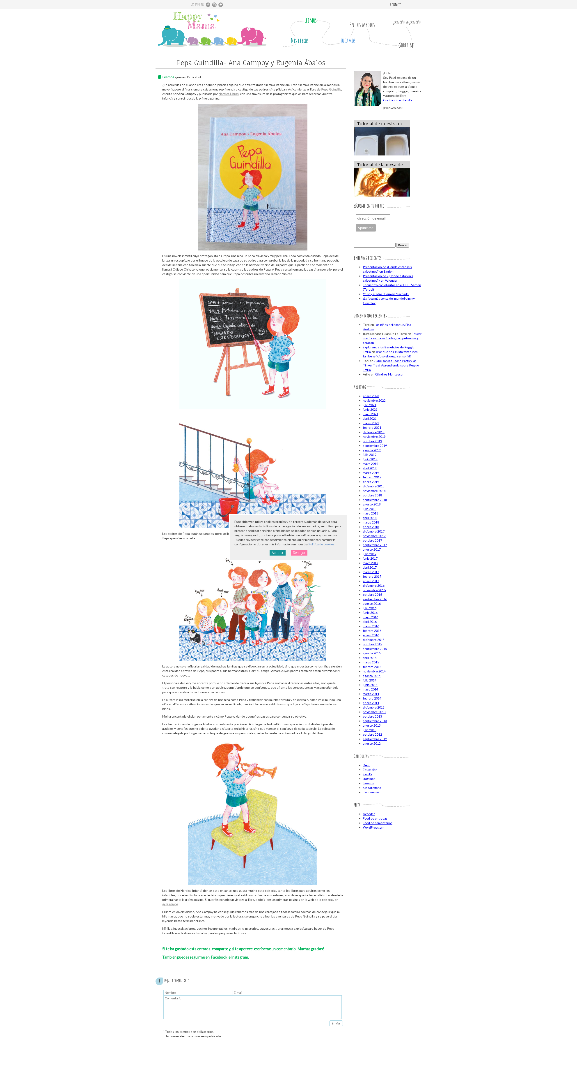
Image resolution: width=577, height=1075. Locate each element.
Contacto (395, 4)
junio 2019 (370, 459)
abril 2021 (370, 418)
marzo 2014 (371, 694)
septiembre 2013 (375, 721)
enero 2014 (371, 703)
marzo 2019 (371, 473)
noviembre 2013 (374, 712)
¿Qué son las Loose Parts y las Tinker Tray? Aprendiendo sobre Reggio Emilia (391, 365)
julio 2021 (369, 405)
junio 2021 (370, 409)
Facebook (219, 957)
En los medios (362, 25)
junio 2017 (370, 558)
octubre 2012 (372, 734)
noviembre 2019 (374, 436)
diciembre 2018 (374, 486)
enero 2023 (371, 396)
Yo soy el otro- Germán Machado (386, 294)
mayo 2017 (370, 563)
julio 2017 (369, 554)
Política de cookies (321, 544)
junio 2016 (370, 612)
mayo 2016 (370, 617)
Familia (367, 774)
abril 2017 (370, 567)
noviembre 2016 (374, 590)
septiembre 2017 (375, 545)
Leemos (310, 20)
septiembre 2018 (375, 500)
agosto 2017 (372, 549)
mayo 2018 (370, 513)
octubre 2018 (372, 495)
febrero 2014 (372, 698)
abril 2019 (370, 468)
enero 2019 (371, 482)
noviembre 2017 (374, 536)
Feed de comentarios (377, 823)
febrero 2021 (372, 427)
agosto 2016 (372, 603)
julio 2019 (369, 454)
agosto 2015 (372, 653)
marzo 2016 (371, 626)
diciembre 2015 (374, 640)
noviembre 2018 (374, 491)
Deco (366, 765)
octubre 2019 (372, 441)
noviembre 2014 (374, 671)
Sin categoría (372, 788)
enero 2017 (371, 581)
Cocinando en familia (397, 100)
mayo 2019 (370, 464)
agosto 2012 (372, 743)
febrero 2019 (372, 477)
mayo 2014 (370, 689)
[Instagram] (214, 4)
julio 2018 (369, 509)
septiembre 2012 (375, 739)
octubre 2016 (372, 594)
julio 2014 (369, 680)
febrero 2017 (372, 576)
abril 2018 (370, 518)
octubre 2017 (372, 540)
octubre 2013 (372, 716)
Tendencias (371, 792)
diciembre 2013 (374, 707)
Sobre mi (407, 45)
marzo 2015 (371, 662)
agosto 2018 (372, 504)
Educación (370, 769)
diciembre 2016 (374, 585)
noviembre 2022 (374, 400)
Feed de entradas (375, 818)
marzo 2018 (371, 522)
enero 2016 (371, 635)
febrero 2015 (372, 667)
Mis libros (300, 40)
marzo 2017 (371, 572)
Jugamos (347, 40)
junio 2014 (370, 685)
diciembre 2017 (374, 531)
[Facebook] (208, 4)
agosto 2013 (372, 725)
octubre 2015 (372, 644)
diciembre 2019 (374, 432)
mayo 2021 (370, 414)
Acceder (369, 814)
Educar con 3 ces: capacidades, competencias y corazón (392, 338)
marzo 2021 (371, 423)
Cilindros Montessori (389, 374)
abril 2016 (370, 621)
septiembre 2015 (375, 649)
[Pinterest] (220, 4)
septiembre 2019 (375, 445)
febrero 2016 (372, 630)
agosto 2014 (372, 676)
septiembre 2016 (375, 599)
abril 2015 (370, 658)
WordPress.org (373, 827)
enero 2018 (371, 527)
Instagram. (240, 957)
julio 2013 (369, 730)
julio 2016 (369, 608)
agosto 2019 (372, 450)
